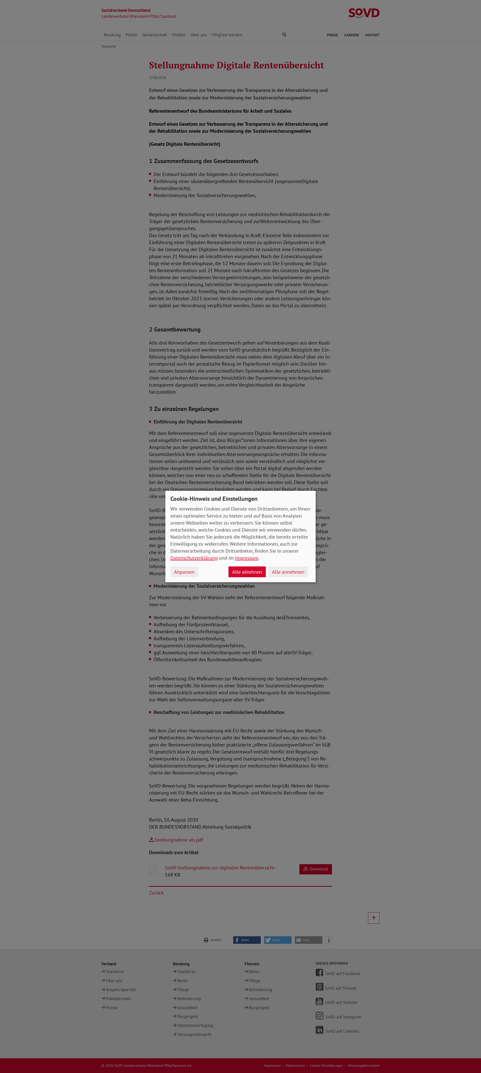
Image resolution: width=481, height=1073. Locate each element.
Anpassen (184, 572)
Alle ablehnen (247, 572)
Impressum (246, 558)
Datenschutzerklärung (194, 558)
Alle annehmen (288, 572)
